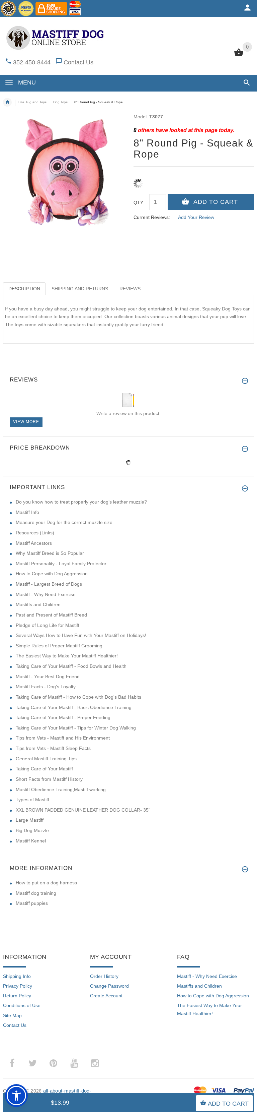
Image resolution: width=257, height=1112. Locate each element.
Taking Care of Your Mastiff (44, 768)
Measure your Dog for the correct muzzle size (64, 522)
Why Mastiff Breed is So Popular (50, 553)
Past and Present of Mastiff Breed (51, 615)
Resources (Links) (35, 532)
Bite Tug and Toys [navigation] (32, 102)
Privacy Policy (17, 986)
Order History (104, 976)
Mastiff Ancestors (34, 543)
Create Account (106, 995)
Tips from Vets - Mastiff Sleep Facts (53, 748)
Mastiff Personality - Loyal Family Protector (61, 563)
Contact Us (78, 62)
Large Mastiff (30, 820)
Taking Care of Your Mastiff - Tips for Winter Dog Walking (76, 727)
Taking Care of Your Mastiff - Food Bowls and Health (71, 666)
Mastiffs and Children (38, 604)
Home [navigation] (7, 102)
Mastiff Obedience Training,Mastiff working (61, 789)
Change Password (109, 986)
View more (26, 421)
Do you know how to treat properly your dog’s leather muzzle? (81, 502)
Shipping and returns (80, 288)
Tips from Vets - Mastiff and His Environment (63, 738)
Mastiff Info (27, 512)
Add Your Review (196, 217)
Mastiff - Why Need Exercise (46, 594)
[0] (239, 55)
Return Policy (17, 995)
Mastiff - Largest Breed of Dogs (49, 584)
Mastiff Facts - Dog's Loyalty (46, 686)
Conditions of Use (21, 1005)
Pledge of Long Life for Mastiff (47, 625)
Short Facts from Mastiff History (49, 779)
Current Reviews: (152, 217)
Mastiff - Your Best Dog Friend (48, 676)
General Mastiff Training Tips (46, 758)
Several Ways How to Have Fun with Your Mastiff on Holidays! (81, 635)
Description (24, 288)
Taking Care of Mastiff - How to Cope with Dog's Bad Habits (78, 697)
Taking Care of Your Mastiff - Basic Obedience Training (74, 707)
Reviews (130, 288)
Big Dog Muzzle (32, 830)
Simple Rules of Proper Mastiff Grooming (59, 645)
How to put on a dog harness (46, 882)
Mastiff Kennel (31, 840)
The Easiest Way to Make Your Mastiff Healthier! (67, 655)
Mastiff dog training (36, 893)
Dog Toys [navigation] (60, 102)
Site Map (12, 1015)
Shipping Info (17, 976)
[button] (245, 82)
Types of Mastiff (32, 799)
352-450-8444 (32, 62)
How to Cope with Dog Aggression (52, 573)
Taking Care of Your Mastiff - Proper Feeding (63, 717)
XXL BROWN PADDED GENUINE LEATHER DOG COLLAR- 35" (83, 810)
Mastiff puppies (32, 903)
